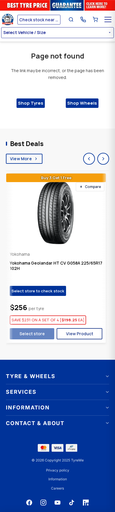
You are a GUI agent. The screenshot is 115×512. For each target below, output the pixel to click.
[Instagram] (43, 502)
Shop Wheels (82, 103)
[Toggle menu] (108, 19)
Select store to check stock (38, 291)
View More (21, 158)
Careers (57, 488)
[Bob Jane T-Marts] (8, 19)
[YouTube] (57, 502)
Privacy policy (57, 470)
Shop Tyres (30, 103)
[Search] (71, 19)
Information (57, 479)
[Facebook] (29, 502)
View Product (79, 333)
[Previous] (89, 159)
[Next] (103, 159)
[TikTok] (71, 502)
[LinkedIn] (85, 502)
